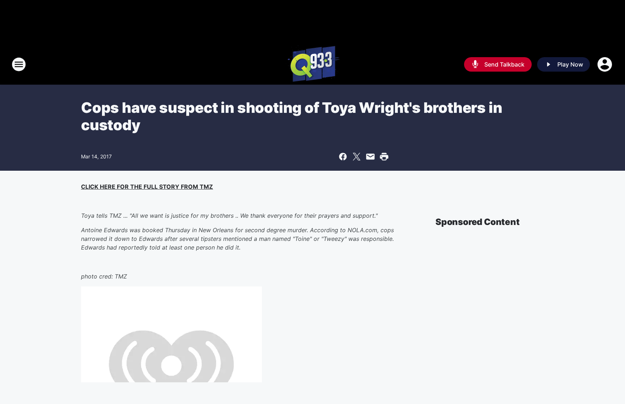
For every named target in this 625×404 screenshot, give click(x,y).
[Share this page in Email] (370, 157)
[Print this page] (384, 157)
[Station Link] (313, 64)
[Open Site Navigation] (19, 64)
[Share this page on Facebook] (343, 157)
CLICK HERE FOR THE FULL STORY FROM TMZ (147, 186)
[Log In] (605, 64)
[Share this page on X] (357, 157)
